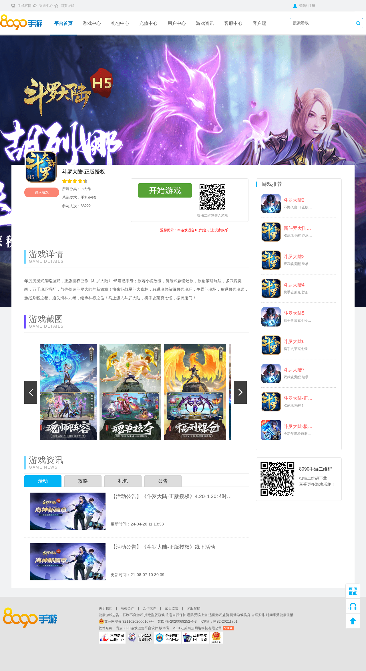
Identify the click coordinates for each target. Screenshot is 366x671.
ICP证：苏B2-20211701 (219, 622)
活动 (43, 481)
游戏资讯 (205, 23)
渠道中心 (46, 6)
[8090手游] (25, 22)
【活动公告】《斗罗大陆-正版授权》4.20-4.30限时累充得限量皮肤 (171, 496)
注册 (311, 6)
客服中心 (233, 23)
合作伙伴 (149, 608)
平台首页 (63, 23)
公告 (163, 481)
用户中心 (177, 23)
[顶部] (353, 621)
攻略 (83, 481)
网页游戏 (67, 6)
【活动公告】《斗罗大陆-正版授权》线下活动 (163, 547)
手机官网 (24, 6)
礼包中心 (120, 23)
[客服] (353, 606)
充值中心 (148, 23)
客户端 (259, 23)
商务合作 (127, 608)
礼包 (123, 481)
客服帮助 (193, 608)
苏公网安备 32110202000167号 (129, 622)
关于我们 (105, 608)
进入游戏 (42, 192)
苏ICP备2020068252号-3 (178, 622)
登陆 (302, 6)
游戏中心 (92, 23)
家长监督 (171, 608)
